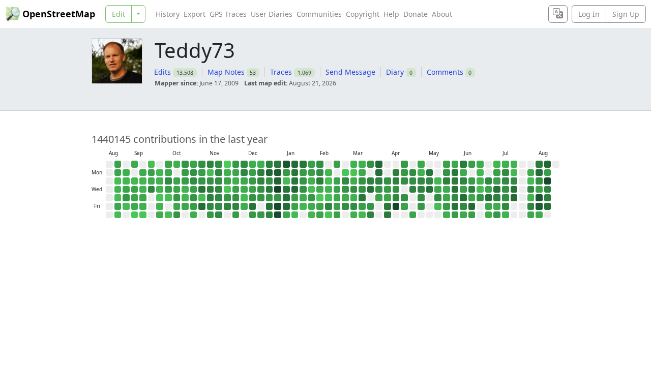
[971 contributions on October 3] (159, 206)
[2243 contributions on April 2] (378, 197)
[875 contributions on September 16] (142, 181)
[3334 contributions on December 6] (236, 215)
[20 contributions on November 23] (227, 164)
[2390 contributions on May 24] (446, 164)
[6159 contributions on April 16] (396, 197)
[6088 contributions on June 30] (488, 181)
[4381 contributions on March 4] (345, 189)
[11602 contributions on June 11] (463, 197)
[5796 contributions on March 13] (354, 206)
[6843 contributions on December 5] (236, 206)
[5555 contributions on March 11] (354, 189)
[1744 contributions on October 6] (168, 172)
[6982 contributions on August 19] (547, 189)
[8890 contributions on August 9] (539, 164)
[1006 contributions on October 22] (185, 189)
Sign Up (625, 14)
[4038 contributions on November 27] (227, 197)
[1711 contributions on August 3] (531, 172)
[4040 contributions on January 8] (277, 197)
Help (391, 14)
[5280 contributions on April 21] (404, 181)
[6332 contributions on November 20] (218, 197)
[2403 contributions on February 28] (337, 215)
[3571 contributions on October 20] (185, 172)
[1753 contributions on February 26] (337, 197)
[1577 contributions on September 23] (151, 181)
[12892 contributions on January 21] (295, 189)
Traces (281, 72)
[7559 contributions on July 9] (496, 197)
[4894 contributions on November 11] (210, 181)
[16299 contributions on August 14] (539, 206)
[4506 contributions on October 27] (193, 172)
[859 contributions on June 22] (480, 172)
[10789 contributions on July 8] (496, 189)
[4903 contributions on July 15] (505, 189)
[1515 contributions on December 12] (244, 206)
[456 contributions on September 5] (126, 206)
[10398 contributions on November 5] (201, 189)
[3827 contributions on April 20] (404, 172)
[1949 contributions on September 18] (142, 197)
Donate (415, 14)
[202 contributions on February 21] (328, 215)
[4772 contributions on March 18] (362, 189)
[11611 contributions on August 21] (547, 206)
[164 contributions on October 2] (159, 197)
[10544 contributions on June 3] (455, 189)
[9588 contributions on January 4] (277, 164)
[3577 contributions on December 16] (252, 181)
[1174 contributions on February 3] (311, 181)
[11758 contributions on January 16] (286, 206)
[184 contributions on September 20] (142, 215)
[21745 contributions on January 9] (277, 206)
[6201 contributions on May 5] (421, 181)
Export (194, 14)
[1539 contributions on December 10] (244, 189)
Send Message (350, 72)
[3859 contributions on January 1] (269, 197)
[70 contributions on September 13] (134, 215)
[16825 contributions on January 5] (277, 172)
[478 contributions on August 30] (118, 215)
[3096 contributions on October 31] (193, 206)
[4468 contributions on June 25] (480, 197)
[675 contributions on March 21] (362, 215)
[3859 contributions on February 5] (311, 197)
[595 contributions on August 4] (531, 181)
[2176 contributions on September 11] (134, 197)
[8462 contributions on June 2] (455, 181)
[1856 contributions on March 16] (362, 172)
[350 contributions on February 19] (328, 197)
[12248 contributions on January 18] (295, 164)
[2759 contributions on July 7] (496, 181)
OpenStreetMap (58, 14)
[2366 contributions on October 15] (177, 189)
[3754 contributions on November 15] (210, 215)
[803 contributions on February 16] (328, 172)
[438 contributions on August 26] (118, 181)
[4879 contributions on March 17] (362, 181)
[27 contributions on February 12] (319, 197)
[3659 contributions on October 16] (177, 197)
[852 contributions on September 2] (126, 181)
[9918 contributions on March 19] (362, 197)
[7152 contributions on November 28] (227, 206)
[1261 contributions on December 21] (260, 164)
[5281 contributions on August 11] (539, 181)
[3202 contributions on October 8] (168, 189)
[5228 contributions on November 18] (218, 181)
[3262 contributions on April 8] (387, 189)
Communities (319, 14)
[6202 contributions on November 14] (210, 206)
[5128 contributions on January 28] (303, 189)
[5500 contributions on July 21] (514, 181)
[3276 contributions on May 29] (446, 206)
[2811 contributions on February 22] (337, 164)
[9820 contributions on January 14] (286, 189)
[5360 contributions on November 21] (218, 206)
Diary (395, 72)
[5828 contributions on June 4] (455, 197)
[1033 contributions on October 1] (159, 189)
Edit (118, 14)
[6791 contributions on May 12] (429, 181)
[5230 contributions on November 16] (218, 164)
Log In (589, 14)
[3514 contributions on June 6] (455, 215)
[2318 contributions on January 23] (295, 206)
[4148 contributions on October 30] (193, 197)
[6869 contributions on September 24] (151, 189)
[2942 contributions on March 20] (362, 206)
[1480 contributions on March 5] (345, 197)
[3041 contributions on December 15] (252, 172)
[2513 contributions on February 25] (337, 189)
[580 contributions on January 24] (295, 215)
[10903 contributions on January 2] (269, 206)
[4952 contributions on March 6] (345, 206)
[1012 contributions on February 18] (328, 189)
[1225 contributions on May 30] (446, 215)
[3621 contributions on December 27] (260, 215)
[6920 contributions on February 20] (328, 206)
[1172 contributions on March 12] (354, 197)
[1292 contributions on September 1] (126, 172)
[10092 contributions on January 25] (303, 164)
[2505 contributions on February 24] (337, 181)
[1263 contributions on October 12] (177, 164)
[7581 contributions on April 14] (396, 181)
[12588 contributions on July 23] (514, 197)
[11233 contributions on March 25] (370, 189)
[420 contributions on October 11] (168, 215)
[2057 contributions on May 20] (437, 189)
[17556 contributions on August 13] (539, 197)
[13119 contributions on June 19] (472, 206)
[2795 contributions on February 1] (311, 164)
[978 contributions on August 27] (118, 189)
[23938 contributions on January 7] (277, 189)
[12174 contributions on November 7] (201, 206)
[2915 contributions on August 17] (547, 172)
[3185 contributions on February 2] (311, 172)
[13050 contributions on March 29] (378, 164)
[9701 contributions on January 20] (295, 181)
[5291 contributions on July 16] (505, 197)
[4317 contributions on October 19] (185, 164)
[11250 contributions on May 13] (429, 189)
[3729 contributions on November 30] (236, 164)
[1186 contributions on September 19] (142, 206)
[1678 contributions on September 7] (134, 164)
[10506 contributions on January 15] (286, 197)
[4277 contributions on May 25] (446, 172)
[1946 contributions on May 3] (421, 164)
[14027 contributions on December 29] (269, 172)
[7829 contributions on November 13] (210, 197)
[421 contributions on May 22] (437, 206)
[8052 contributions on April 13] (396, 172)
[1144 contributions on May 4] (421, 172)
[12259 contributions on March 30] (378, 172)
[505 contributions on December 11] (244, 197)
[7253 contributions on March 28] (370, 215)
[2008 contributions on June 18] (472, 197)
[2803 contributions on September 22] (151, 172)
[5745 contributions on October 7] (168, 181)
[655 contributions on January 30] (303, 206)
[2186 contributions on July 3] (488, 206)
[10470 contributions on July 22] (514, 189)
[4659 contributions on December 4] (236, 197)
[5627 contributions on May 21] (437, 197)
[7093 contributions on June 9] (463, 181)
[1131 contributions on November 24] (227, 172)
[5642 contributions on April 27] (413, 172)
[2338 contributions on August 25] (118, 172)
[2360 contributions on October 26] (193, 164)
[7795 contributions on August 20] (547, 197)
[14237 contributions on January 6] (277, 181)
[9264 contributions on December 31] (269, 189)
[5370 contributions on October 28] (193, 181)
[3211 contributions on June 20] (472, 215)
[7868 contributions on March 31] (378, 181)
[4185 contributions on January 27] (303, 181)
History (168, 14)
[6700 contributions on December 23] (260, 181)
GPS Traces (228, 14)
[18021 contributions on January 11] (286, 164)
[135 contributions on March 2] (345, 172)
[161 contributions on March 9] (354, 172)
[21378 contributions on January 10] (277, 215)
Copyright (362, 14)
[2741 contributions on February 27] (337, 206)
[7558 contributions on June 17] (472, 189)
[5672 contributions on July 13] (505, 172)
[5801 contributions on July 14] (505, 181)
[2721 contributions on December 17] (252, 189)
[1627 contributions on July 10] (496, 206)
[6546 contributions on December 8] (244, 172)
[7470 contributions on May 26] (446, 181)
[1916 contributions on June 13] (463, 215)
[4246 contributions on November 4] (201, 181)
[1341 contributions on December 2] (236, 181)
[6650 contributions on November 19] (218, 189)
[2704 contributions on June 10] (463, 189)
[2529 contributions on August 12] (539, 189)
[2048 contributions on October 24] (185, 206)
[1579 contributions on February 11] (319, 189)
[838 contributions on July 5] (496, 164)
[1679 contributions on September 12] (134, 206)
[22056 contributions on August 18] (547, 181)
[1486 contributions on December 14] (252, 164)
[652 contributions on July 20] (514, 172)
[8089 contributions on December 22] (260, 172)
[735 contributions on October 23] (185, 197)
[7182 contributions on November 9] (210, 164)
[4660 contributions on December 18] (252, 197)
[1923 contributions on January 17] (286, 215)
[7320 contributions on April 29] (413, 189)
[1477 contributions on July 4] (488, 215)
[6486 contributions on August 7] (531, 206)
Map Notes (226, 72)
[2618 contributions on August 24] (118, 164)
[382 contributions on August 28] (118, 197)
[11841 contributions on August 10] (539, 172)
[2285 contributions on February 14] (319, 215)
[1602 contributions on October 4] (159, 215)
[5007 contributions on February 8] (319, 164)
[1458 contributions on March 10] (354, 181)
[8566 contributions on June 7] (463, 164)
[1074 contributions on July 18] (505, 215)
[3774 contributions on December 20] (252, 215)
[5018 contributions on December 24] (260, 189)
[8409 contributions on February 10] (319, 181)
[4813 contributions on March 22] (370, 164)
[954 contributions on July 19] (514, 164)
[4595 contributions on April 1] (378, 189)
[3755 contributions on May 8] (421, 206)
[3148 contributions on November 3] (201, 172)
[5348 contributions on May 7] (421, 197)
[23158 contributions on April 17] (396, 206)
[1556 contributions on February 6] (311, 206)
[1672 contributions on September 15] (142, 172)
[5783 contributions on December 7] (244, 164)
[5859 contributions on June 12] (463, 206)
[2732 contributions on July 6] (496, 172)
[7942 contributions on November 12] (210, 189)
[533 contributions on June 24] (480, 189)
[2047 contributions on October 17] (177, 206)
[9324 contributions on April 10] (387, 206)
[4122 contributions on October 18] (177, 215)
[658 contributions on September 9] (134, 181)
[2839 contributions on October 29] (193, 189)
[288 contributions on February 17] (328, 181)
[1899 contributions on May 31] (455, 164)
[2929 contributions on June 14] (472, 164)
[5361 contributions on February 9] (319, 172)
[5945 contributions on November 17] (218, 172)
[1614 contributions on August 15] (539, 215)
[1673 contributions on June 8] (463, 172)
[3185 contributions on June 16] (472, 181)
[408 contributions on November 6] (201, 197)
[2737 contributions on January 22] (295, 197)
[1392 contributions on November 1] (193, 215)
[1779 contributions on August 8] (531, 215)
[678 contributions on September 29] (159, 172)
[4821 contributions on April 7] (387, 181)
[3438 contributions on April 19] (404, 164)
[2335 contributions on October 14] (177, 181)
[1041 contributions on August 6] (531, 197)
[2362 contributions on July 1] (488, 189)
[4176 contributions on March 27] (370, 206)
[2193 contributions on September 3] (126, 189)
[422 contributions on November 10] (210, 172)
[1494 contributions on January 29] (303, 197)
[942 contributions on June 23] (480, 181)
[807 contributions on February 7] (311, 215)
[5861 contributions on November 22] (218, 215)
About (442, 14)
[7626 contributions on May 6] (421, 189)
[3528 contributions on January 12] (286, 172)
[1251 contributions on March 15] (362, 164)
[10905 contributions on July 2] (488, 197)
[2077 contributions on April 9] (387, 197)
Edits (162, 72)
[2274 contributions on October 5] (168, 164)
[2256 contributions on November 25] (227, 181)
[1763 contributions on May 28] (446, 197)
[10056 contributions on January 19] (295, 172)
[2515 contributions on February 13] (319, 206)
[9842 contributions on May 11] (429, 172)
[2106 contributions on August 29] (118, 206)
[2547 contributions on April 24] (404, 206)
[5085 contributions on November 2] (201, 164)
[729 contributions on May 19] (437, 181)
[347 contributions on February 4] (311, 189)
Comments (445, 72)
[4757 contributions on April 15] (396, 189)
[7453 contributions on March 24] (370, 181)
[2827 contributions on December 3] (236, 189)
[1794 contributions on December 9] (244, 181)
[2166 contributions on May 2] (413, 215)
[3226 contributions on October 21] (185, 181)
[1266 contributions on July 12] (505, 164)
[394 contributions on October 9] (168, 197)
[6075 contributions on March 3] (345, 181)
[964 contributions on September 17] (142, 189)
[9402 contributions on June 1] (455, 172)
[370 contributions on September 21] (151, 164)
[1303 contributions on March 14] (354, 215)
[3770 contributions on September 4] (126, 197)
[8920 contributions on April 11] (387, 215)
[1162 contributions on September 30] (159, 181)
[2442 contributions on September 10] (134, 189)
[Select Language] (558, 14)
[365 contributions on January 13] (286, 181)
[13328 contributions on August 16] (547, 164)
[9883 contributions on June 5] (455, 206)
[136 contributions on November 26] (227, 189)
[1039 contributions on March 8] (354, 164)
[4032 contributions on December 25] (260, 197)
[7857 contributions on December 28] (269, 164)
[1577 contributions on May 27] (446, 189)
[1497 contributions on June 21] (480, 164)
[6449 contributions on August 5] (531, 189)
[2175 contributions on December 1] (236, 172)
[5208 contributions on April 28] (413, 181)
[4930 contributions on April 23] (404, 197)
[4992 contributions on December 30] (269, 181)
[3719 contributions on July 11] (496, 215)
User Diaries (271, 14)
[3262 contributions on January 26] (303, 172)
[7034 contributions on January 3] (269, 215)
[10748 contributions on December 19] (252, 206)
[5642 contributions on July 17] (505, 206)
